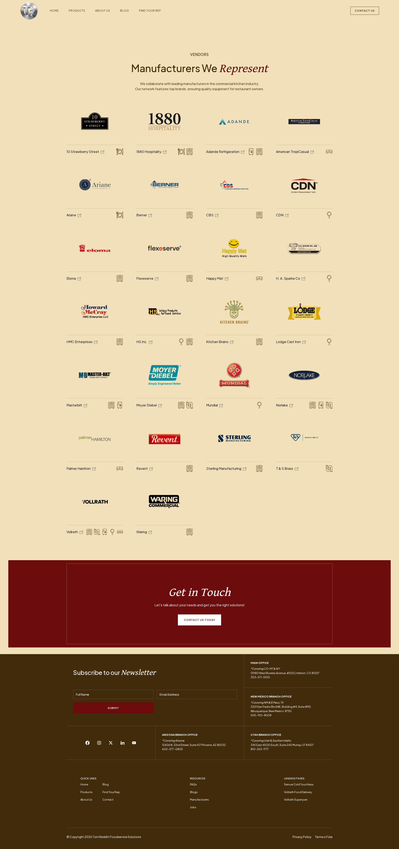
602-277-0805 (172, 749)
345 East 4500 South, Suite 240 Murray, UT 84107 (282, 745)
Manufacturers (199, 799)
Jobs (193, 807)
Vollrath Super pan (296, 799)
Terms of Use (323, 837)
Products (77, 10)
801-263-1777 (260, 749)
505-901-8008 (261, 715)
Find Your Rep (150, 10)
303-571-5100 (260, 677)
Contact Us (365, 10)
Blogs (194, 792)
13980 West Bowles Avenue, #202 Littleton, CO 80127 (285, 673)
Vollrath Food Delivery (298, 792)
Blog (124, 10)
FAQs (193, 784)
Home (54, 10)
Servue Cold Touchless (299, 784)
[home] (29, 11)
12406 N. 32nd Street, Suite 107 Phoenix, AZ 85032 (194, 745)
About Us (102, 10)
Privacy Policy (302, 837)
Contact (107, 799)
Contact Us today (199, 619)
